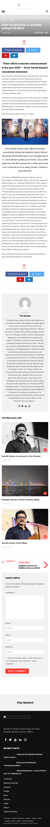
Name (8, 623)
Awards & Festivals (11, 783)
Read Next (24, 562)
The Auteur (8, 779)
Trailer (6, 803)
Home (4, 21)
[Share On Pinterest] (5, 55)
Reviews (7, 799)
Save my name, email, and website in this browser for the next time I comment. (24, 661)
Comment (10, 592)
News (11, 21)
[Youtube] (15, 740)
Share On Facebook (14, 50)
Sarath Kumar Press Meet (14, 543)
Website (9, 647)
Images (6, 791)
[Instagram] (29, 406)
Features (7, 787)
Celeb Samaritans (10, 812)
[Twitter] (10, 740)
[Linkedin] (26, 406)
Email (8, 635)
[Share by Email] (14, 55)
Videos (6, 808)
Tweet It (34, 50)
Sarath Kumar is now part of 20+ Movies (21, 456)
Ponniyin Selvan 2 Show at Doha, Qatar (21, 500)
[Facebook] (6, 740)
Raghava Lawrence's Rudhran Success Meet (29, 567)
